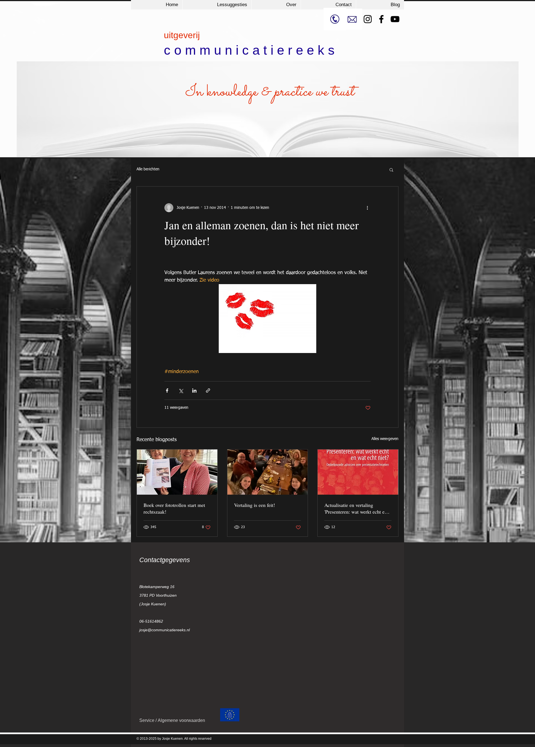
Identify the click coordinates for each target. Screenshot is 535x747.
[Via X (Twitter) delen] (180, 390)
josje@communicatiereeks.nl (164, 630)
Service (147, 720)
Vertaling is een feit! (254, 505)
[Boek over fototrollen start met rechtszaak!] (177, 472)
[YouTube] (395, 19)
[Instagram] (367, 19)
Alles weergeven (384, 439)
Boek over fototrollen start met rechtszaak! (174, 508)
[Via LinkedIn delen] (194, 390)
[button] (391, 169)
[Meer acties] (367, 207)
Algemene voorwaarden (181, 720)
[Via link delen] (208, 390)
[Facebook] (381, 19)
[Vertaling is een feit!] (267, 472)
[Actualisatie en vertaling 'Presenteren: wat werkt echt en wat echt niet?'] (358, 472)
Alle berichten (148, 169)
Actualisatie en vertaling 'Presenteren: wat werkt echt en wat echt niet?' (355, 508)
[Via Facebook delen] (167, 390)
